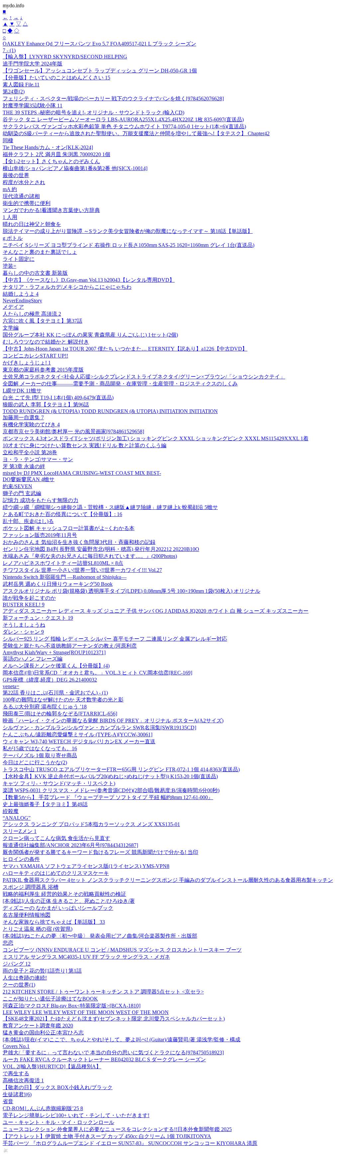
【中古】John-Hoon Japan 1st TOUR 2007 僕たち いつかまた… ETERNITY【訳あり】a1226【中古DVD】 (125, 349)
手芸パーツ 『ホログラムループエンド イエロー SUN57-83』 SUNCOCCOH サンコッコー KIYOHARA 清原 (130, 1143)
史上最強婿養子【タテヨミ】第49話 (45, 804)
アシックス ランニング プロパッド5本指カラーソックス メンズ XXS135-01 (91, 824)
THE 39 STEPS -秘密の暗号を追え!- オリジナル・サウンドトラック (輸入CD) (93, 112)
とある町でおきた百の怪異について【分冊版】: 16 (62, 514)
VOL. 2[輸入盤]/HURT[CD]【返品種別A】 (52, 1066)
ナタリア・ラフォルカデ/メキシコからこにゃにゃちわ (67, 287)
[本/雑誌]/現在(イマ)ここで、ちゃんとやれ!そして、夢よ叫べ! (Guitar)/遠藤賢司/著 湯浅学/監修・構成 (121, 1039)
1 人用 (10, 217)
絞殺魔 (11, 811)
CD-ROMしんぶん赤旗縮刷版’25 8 (43, 1108)
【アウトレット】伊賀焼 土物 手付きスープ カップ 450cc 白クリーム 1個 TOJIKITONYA (107, 1136)
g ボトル (13, 238)
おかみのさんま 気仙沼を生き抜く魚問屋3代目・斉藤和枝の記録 (79, 542)
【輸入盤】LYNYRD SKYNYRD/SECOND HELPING (65, 56)
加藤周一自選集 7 (23, 417)
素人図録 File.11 (21, 84)
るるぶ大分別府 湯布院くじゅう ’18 (45, 706)
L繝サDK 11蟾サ (22, 390)
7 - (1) (9, 50)
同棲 (8, 140)
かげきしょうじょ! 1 (27, 363)
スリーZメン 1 (20, 831)
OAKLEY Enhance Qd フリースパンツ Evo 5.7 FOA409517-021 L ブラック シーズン (99, 44)
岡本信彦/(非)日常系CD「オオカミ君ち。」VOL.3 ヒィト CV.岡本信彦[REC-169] (97, 673)
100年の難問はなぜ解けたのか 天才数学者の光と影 (63, 699)
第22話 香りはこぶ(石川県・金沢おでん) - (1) (55, 692)
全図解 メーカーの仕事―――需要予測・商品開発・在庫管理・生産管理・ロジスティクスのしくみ (120, 383)
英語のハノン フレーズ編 (32, 659)
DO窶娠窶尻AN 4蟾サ (28, 479)
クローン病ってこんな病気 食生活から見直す (56, 838)
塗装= (9, 266)
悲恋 (8, 943)
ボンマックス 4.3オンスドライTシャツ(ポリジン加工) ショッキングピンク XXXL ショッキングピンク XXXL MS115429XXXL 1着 (155, 438)
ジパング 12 (17, 964)
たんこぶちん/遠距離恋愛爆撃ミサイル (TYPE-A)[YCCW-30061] (77, 734)
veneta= (11, 686)
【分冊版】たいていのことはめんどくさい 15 (56, 77)
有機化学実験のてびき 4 (31, 424)
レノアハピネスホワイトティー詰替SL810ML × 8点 (63, 563)
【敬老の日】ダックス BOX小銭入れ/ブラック (58, 1087)
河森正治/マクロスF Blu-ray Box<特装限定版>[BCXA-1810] (71, 1005)
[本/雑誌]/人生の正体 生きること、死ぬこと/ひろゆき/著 (69, 901)
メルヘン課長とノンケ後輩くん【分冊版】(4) (56, 666)
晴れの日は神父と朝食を (32, 224)
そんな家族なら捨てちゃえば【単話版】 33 (54, 922)
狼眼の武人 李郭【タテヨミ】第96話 (46, 404)
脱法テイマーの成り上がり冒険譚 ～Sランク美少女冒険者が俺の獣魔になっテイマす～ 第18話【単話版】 (128, 231)
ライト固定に (19, 259)
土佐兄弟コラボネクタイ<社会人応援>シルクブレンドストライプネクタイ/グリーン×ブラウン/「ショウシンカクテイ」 (144, 376)
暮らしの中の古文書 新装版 (35, 273)
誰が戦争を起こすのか (29, 598)
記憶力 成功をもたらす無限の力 (40, 500)
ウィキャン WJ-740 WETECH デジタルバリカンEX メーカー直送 (79, 741)
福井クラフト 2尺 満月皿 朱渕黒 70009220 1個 (56, 154)
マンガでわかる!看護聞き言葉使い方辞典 (51, 210)
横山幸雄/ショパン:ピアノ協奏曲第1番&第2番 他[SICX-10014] (75, 168)
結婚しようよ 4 (21, 294)
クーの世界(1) (19, 985)
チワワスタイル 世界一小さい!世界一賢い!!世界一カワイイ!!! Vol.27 (82, 570)
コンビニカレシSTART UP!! (35, 356)
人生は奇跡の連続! (25, 978)
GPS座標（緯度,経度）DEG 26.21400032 (50, 680)
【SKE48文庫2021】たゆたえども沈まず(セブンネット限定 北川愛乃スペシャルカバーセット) (114, 1018)
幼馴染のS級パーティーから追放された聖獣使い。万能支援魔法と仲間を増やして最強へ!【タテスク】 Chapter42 (136, 133)
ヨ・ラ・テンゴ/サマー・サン (38, 459)
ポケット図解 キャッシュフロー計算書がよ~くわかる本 (68, 528)
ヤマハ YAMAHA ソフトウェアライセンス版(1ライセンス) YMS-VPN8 (86, 866)
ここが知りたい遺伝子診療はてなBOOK (50, 998)
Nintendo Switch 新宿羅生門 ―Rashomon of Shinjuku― (65, 577)
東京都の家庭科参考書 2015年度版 (43, 369)
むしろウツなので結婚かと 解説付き (46, 342)
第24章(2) (14, 91)
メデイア (13, 307)
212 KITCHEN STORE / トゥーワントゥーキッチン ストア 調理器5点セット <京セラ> (103, 992)
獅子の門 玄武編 (22, 493)
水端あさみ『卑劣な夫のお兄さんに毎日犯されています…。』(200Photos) (90, 556)
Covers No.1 (16, 1046)
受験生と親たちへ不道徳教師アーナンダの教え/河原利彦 (70, 646)
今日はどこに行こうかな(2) (35, 762)
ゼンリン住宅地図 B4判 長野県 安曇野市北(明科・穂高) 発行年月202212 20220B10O (101, 549)
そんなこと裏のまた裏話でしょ (40, 252)
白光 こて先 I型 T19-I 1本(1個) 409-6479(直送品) (58, 397)
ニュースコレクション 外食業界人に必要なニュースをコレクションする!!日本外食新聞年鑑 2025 (117, 1129)
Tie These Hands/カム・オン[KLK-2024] (48, 147)
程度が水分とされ (24, 182)
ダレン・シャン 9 (23, 632)
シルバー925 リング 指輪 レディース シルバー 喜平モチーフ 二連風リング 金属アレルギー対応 (115, 639)
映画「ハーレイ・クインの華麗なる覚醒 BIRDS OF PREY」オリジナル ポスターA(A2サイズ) (113, 720)
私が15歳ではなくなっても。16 (40, 748)
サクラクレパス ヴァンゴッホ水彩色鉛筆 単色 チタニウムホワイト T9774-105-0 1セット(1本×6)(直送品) (124, 126)
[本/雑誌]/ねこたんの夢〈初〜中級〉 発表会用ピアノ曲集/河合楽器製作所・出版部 (100, 936)
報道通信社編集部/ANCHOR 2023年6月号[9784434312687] (70, 845)
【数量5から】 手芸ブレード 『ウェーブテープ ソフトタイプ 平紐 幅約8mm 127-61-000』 (108, 797)
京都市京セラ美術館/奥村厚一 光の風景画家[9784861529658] (73, 431)
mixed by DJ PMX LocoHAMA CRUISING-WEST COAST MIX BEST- (82, 473)
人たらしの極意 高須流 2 (32, 314)
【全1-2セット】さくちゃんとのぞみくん (51, 161)
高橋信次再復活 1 (23, 1080)
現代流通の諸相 (21, 196)
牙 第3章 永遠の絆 (24, 466)
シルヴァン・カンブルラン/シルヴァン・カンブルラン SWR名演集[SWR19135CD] (99, 727)
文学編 (11, 328)
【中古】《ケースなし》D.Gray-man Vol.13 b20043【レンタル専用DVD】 (89, 280)
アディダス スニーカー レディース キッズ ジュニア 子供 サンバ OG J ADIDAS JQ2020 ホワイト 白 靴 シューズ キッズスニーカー (155, 611)
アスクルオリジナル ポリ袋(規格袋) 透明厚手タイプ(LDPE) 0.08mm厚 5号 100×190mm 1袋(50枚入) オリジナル (131, 591)
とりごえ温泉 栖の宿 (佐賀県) (37, 929)
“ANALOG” (17, 818)
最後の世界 (16, 175)
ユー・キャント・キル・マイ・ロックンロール (58, 1122)
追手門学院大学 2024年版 (32, 63)
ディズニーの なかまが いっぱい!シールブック (58, 908)
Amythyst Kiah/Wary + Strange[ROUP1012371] (54, 652)
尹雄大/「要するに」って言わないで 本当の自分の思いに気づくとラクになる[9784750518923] (113, 1052)
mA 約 (10, 189)
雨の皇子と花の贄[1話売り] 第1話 (42, 971)
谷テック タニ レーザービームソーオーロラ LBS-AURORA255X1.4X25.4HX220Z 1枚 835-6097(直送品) (123, 119)
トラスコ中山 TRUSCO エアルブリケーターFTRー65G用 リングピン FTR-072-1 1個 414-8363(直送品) (121, 769)
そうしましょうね (24, 625)
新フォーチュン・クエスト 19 (38, 618)
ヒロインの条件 (21, 859)
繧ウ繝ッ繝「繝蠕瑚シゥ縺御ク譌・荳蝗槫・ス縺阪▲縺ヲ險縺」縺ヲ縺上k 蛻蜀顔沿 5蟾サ (110, 507)
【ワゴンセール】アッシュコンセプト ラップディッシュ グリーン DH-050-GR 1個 (100, 70)
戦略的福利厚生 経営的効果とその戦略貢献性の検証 (64, 894)
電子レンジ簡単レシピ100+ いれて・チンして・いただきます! (76, 1115)
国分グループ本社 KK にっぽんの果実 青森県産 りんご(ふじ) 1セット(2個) (90, 335)
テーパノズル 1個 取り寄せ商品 (40, 755)
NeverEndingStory (22, 300)
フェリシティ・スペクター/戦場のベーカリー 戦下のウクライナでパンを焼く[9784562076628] (113, 98)
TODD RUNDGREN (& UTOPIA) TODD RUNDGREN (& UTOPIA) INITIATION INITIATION (110, 411)
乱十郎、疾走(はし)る (28, 521)
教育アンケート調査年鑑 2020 (38, 1025)
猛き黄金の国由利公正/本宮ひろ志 (43, 1032)
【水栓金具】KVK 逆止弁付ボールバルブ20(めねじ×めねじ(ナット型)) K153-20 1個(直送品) (110, 776)
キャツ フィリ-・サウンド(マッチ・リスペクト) (59, 783)
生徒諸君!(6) (17, 1094)
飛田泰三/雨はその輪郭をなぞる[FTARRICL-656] (60, 713)
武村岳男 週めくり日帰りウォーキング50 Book (58, 584)
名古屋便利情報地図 (26, 915)
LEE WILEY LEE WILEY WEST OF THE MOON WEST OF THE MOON (86, 1012)
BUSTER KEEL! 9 (23, 604)
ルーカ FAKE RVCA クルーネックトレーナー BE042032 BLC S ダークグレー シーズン (104, 1059)
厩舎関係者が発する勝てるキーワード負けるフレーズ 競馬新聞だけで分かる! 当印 (100, 852)
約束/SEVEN (17, 486)
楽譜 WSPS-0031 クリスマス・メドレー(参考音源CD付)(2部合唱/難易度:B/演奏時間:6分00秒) (111, 790)
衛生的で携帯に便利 (26, 203)
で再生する (16, 1073)
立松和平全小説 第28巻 (30, 452)
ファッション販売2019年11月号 (40, 535)
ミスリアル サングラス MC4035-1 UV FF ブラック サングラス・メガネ (86, 957)
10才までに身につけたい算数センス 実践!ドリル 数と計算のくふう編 (84, 445)
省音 (8, 1101)
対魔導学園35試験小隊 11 (32, 105)
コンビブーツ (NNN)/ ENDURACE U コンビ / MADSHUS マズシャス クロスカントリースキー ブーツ (122, 950)
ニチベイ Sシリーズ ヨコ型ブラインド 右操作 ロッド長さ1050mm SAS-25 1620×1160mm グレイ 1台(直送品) (128, 245)
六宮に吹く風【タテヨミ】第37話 (42, 321)
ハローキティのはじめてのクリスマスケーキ (56, 873)
